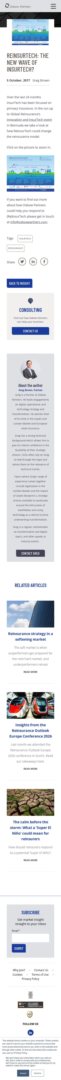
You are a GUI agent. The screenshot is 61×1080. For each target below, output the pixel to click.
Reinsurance (15, 248)
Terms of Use (40, 974)
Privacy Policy (30, 979)
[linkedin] (31, 1033)
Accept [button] (23, 1073)
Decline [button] (37, 1073)
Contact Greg (30, 553)
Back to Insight (19, 283)
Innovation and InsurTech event (29, 120)
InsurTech (25, 238)
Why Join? (19, 970)
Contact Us (30, 331)
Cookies (18, 974)
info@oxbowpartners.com (28, 222)
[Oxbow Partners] (17, 5)
